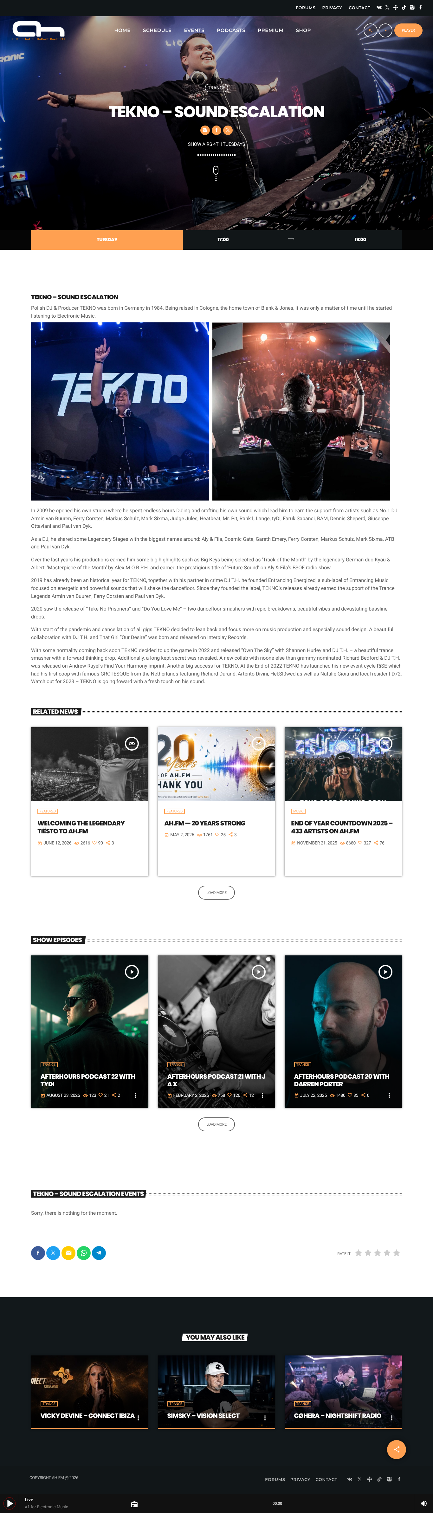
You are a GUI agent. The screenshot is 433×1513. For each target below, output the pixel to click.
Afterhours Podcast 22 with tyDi (88, 1080)
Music (298, 811)
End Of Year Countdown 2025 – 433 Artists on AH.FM (341, 827)
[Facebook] (420, 8)
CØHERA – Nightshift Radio (337, 1415)
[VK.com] (379, 8)
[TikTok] (404, 8)
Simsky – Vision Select (203, 1415)
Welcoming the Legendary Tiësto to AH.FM (81, 827)
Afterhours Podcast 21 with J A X (216, 1080)
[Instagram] (412, 8)
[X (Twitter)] (387, 8)
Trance (216, 88)
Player (408, 30)
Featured (48, 811)
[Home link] (38, 30)
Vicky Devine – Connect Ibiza (88, 1415)
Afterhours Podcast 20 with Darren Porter (342, 1080)
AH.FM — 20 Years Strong (204, 823)
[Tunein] (395, 8)
